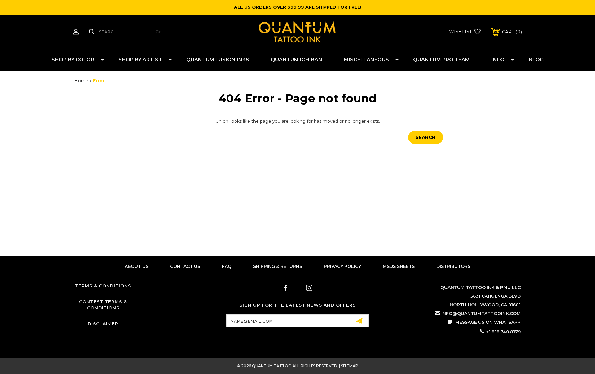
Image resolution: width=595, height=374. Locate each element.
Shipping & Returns (277, 266)
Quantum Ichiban (296, 60)
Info (498, 60)
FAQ (226, 266)
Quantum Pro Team (441, 60)
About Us (136, 266)
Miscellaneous (366, 60)
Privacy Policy (342, 266)
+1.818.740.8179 (503, 332)
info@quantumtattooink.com (481, 313)
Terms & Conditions (103, 286)
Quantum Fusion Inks (217, 60)
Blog (536, 60)
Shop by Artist (140, 60)
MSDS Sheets (399, 266)
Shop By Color (72, 60)
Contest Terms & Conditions (103, 305)
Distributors (453, 266)
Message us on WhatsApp (488, 322)
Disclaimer (103, 324)
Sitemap (349, 365)
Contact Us (185, 266)
